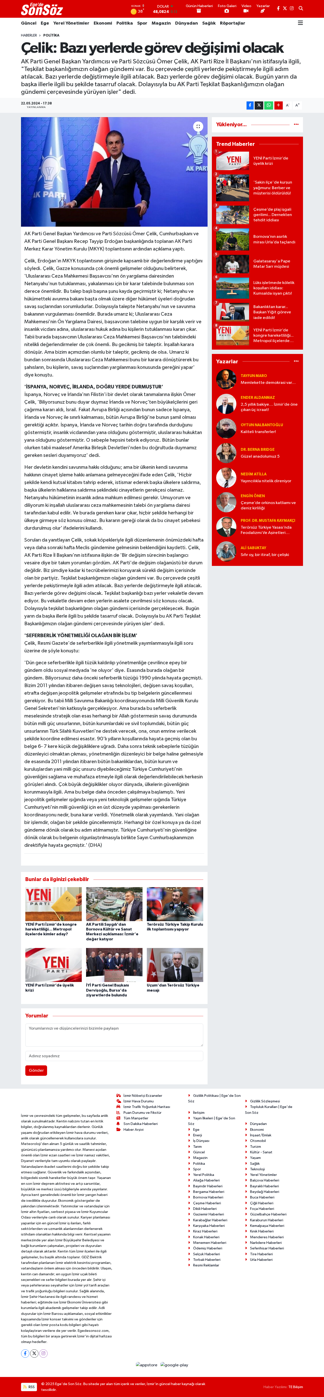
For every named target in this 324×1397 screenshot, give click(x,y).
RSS (31, 1387)
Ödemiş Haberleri (207, 1248)
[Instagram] (43, 1353)
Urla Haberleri (261, 1260)
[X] (34, 1353)
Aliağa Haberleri (206, 1180)
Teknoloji (257, 1169)
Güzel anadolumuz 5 (260, 456)
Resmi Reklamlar (206, 1265)
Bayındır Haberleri (207, 1186)
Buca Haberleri (262, 1197)
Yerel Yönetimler (71, 23)
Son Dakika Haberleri (141, 1124)
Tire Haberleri (261, 1254)
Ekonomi (103, 23)
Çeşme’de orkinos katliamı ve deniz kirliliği (268, 505)
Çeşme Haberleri (207, 1203)
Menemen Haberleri (209, 1243)
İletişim (199, 1113)
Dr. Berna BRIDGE (258, 450)
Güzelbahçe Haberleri (268, 1214)
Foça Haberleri (262, 1209)
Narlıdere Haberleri (266, 1243)
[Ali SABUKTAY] (226, 551)
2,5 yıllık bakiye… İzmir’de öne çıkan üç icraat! (269, 407)
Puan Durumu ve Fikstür (142, 1113)
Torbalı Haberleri (206, 1260)
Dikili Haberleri (205, 1209)
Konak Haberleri (206, 1237)
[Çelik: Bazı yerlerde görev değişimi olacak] (114, 172)
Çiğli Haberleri (261, 1203)
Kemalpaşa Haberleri (267, 1226)
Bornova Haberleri (208, 1197)
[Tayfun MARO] (226, 379)
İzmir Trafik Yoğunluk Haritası (147, 1107)
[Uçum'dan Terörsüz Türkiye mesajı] (175, 965)
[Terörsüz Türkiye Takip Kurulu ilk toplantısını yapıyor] (175, 904)
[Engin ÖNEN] (226, 502)
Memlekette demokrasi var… (268, 383)
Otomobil (258, 1141)
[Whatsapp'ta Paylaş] (268, 105)
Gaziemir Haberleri (208, 1214)
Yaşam (255, 1158)
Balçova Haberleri (264, 1180)
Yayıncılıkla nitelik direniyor (266, 481)
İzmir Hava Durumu (139, 1101)
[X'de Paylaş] (259, 105)
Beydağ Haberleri (264, 1192)
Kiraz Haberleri (205, 1231)
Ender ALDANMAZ (258, 398)
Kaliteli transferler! (258, 432)
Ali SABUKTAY (253, 548)
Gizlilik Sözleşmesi (265, 1101)
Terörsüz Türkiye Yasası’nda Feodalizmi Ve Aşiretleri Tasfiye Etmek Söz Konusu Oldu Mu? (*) (266, 530)
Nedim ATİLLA (254, 474)
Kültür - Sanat (261, 1152)
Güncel (28, 23)
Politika (124, 23)
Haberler (29, 35)
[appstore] (147, 1365)
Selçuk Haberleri (206, 1254)
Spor (142, 23)
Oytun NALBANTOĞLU (262, 425)
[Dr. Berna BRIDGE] (226, 453)
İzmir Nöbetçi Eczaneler (143, 1096)
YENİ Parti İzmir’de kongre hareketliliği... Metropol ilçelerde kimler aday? (51, 929)
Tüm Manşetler (136, 1118)
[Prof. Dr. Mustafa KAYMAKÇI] (226, 527)
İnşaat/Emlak (260, 1135)
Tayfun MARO (254, 376)
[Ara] (301, 9)
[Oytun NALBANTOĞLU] (226, 428)
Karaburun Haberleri (266, 1220)
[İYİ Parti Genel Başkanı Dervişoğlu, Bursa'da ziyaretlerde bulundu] (114, 965)
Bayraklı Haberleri (264, 1186)
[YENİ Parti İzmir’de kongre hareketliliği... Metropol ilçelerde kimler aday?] (53, 904)
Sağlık (209, 23)
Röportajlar (232, 23)
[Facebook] (25, 1353)
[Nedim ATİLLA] (226, 477)
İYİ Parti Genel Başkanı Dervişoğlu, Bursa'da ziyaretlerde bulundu (107, 990)
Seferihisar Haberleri (267, 1248)
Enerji (197, 1135)
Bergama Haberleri (208, 1192)
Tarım (197, 1147)
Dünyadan (186, 23)
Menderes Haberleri (267, 1237)
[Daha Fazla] (278, 105)
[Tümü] (296, 124)
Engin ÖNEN (253, 496)
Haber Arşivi (134, 1130)
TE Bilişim (295, 1387)
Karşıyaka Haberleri (209, 1226)
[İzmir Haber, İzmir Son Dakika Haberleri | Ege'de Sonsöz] (42, 9)
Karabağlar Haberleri (210, 1220)
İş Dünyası (201, 1141)
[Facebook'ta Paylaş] (250, 105)
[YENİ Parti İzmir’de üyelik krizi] (53, 965)
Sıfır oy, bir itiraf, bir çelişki (265, 555)
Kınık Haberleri (262, 1231)
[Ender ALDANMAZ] (226, 404)
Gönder (36, 1070)
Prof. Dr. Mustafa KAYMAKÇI (268, 521)
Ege (45, 23)
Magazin (161, 23)
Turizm (255, 1147)
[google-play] (174, 1365)
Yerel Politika (203, 1175)
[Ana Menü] (300, 23)
